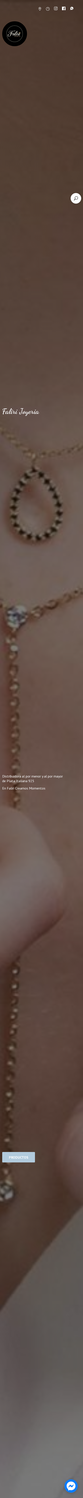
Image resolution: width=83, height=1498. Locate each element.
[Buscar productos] (76, 198)
